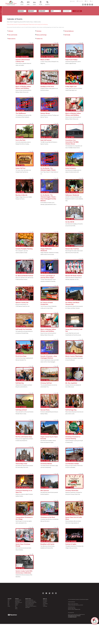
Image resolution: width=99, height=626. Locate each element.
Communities (45, 606)
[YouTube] (82, 5)
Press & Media (45, 603)
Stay (34, 4)
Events (47, 4)
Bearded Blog (17, 601)
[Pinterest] (92, 5)
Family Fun (16, 603)
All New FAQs (27, 607)
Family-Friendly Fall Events (29, 603)
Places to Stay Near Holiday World (30, 602)
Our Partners (45, 601)
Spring (16, 608)
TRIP (87, 1)
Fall (15, 606)
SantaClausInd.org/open (84, 599)
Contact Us (44, 602)
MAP (92, 1)
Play (22, 4)
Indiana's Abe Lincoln (18, 602)
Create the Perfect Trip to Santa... (30, 601)
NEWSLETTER (81, 1)
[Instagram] (87, 5)
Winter (16, 607)
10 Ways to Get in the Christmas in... (31, 606)
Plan (40, 4)
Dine (28, 4)
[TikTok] (89, 5)
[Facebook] (85, 5)
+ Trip (30, 42)
